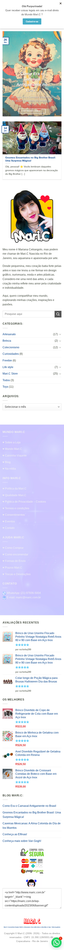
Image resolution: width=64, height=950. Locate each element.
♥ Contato (9, 527)
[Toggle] (60, 334)
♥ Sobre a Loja (11, 442)
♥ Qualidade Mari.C (14, 495)
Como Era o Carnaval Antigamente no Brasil (29, 805)
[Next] (56, 73)
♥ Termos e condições (16, 508)
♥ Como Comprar (13, 547)
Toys (5, 386)
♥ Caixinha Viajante (15, 455)
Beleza (7, 340)
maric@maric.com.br (28, 597)
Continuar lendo (32, 111)
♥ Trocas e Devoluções (17, 574)
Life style (8, 366)
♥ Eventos (9, 521)
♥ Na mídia (9, 468)
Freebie (7, 360)
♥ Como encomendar (15, 554)
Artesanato (9, 334)
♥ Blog (7, 462)
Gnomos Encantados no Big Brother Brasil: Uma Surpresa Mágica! (32, 814)
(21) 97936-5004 (31, 592)
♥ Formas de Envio (14, 560)
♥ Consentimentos (14, 514)
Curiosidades (11, 353)
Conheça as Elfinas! (15, 834)
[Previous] (8, 73)
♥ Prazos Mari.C (12, 567)
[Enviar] (58, 314)
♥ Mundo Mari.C (12, 448)
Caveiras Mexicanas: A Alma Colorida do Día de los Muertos (32, 825)
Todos (6, 380)
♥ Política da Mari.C (14, 488)
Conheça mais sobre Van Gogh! (22, 840)
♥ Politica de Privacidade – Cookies (24, 501)
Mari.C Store (10, 373)
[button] (56, 942)
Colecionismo (11, 347)
